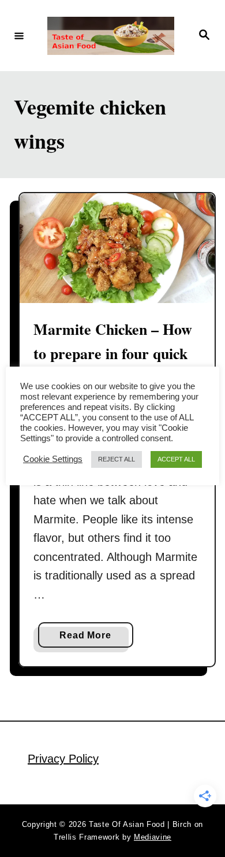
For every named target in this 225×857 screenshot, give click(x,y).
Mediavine (152, 837)
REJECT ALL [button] (116, 459)
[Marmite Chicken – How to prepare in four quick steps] (117, 248)
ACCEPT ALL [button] (176, 459)
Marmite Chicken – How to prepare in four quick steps (112, 353)
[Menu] (19, 35)
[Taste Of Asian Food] (110, 36)
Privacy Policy (63, 758)
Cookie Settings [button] (52, 459)
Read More (89, 639)
